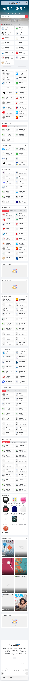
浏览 (16, 24)
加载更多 (14, 66)
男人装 (17, 609)
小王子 (17, 555)
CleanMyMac (23, 503)
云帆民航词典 (5, 669)
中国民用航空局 (13, 669)
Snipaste (14, 503)
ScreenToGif (6, 503)
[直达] (13, 28)
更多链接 (22, 670)
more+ (26, 70)
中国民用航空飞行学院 (14, 670)
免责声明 (12, 664)
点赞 (19, 24)
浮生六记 (4, 573)
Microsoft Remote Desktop (9, 532)
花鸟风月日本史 (19, 573)
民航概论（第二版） (20, 591)
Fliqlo (23, 523)
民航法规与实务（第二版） (8, 609)
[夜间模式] (26, 673)
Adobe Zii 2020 (6, 513)
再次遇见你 (4, 555)
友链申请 (6, 664)
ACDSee (6, 523)
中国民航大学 (5, 670)
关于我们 (23, 664)
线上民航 (19, 669)
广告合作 (17, 664)
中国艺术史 (4, 591)
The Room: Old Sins (16, 523)
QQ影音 (14, 513)
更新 (12, 24)
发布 (9, 24)
